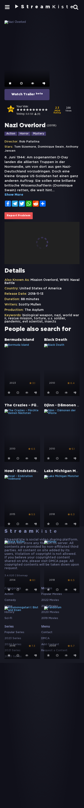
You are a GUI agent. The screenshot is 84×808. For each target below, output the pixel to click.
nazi (57, 315)
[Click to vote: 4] (27, 110)
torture (40, 318)
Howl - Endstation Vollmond (30, 471)
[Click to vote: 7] (36, 110)
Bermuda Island (19, 339)
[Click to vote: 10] (46, 110)
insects (50, 321)
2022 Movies (50, 600)
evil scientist (32, 321)
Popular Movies (51, 594)
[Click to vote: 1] (17, 110)
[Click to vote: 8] (39, 110)
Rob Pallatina (29, 141)
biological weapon (37, 315)
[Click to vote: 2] (21, 110)
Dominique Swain (51, 147)
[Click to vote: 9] (43, 110)
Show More (13, 194)
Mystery (38, 133)
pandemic (12, 321)
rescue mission (20, 318)
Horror (24, 133)
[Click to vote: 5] (30, 110)
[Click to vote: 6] (33, 110)
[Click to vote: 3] (24, 110)
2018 (51, 125)
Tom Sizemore (25, 147)
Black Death (55, 339)
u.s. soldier (56, 318)
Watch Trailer (27, 94)
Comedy (10, 600)
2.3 (57, 110)
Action (10, 133)
